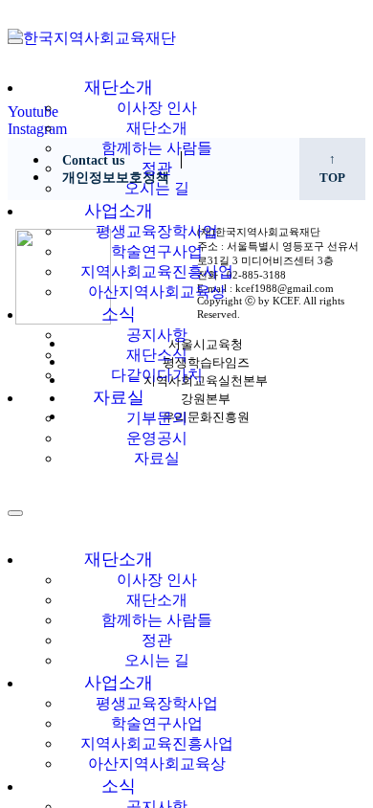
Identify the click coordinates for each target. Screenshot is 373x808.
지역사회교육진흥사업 (156, 271)
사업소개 (118, 210)
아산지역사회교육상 (157, 291)
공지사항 (156, 334)
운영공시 (156, 438)
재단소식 (156, 355)
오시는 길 (156, 188)
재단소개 (118, 87)
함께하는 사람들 (156, 148)
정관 (157, 168)
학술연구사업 (157, 251)
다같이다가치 (157, 375)
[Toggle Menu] (15, 41)
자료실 (118, 397)
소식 (118, 314)
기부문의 (156, 418)
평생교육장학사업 (157, 231)
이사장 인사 (157, 108)
